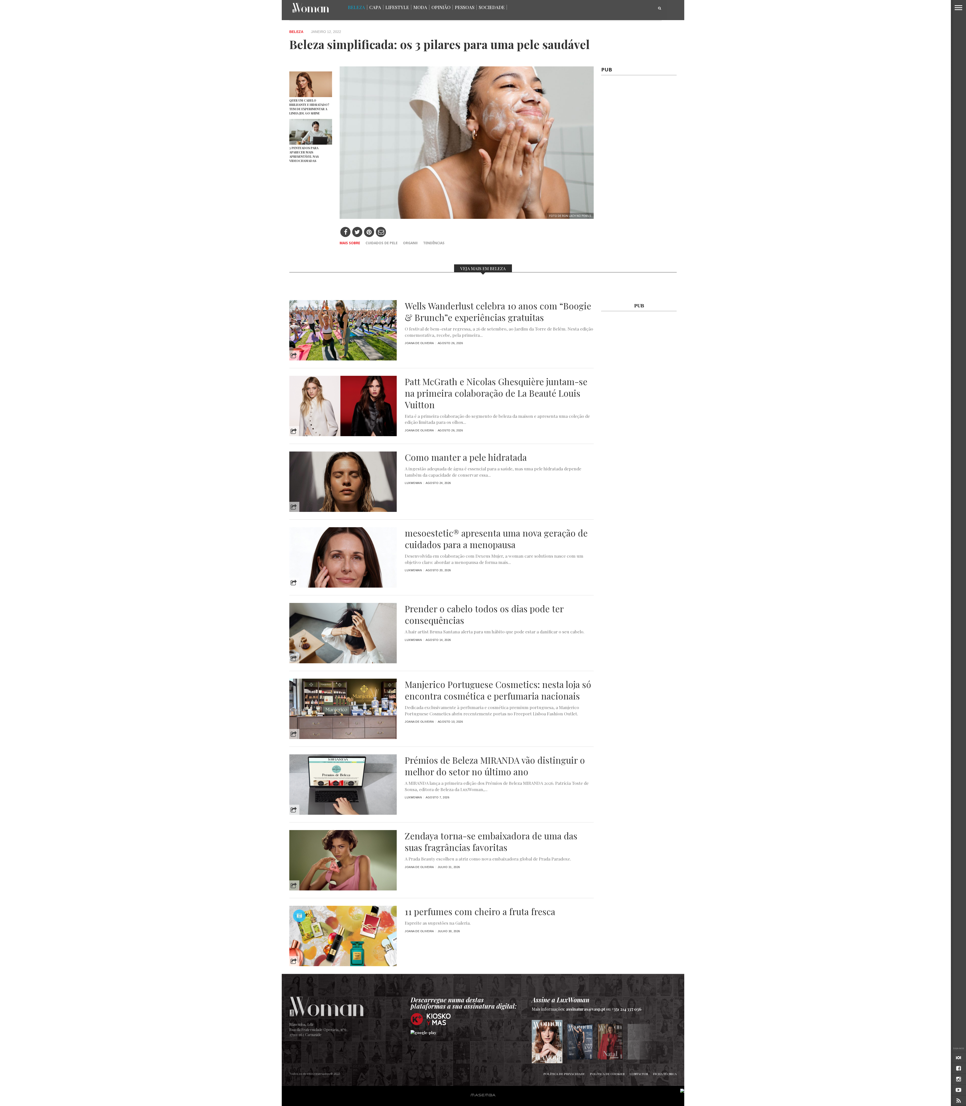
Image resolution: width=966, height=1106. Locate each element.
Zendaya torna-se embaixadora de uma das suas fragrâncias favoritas (491, 841)
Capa (375, 7)
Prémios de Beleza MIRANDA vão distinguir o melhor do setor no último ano (495, 765)
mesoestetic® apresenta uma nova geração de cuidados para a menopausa (496, 538)
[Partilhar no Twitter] (357, 232)
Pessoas (464, 7)
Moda (420, 7)
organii (410, 242)
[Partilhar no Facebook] (345, 232)
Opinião (441, 7)
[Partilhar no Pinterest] (369, 232)
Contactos (639, 1074)
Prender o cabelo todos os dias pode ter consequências (484, 614)
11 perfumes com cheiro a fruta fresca (480, 911)
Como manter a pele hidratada (466, 457)
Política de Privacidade (564, 1074)
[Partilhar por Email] (381, 232)
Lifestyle (397, 7)
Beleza (356, 7)
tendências (434, 242)
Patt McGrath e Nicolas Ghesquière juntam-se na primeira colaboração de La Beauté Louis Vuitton (496, 393)
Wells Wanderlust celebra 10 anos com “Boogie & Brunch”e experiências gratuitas (498, 311)
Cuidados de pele (381, 242)
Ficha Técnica (665, 1074)
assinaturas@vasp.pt (585, 1009)
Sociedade (492, 7)
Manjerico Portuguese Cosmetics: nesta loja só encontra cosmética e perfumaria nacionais (498, 690)
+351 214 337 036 (626, 1009)
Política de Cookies (607, 1074)
